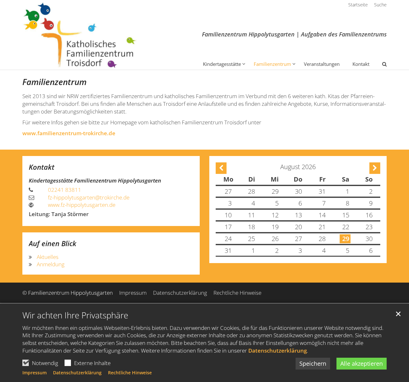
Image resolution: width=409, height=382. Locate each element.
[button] (380, 65)
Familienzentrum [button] (272, 64)
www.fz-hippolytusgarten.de (81, 204)
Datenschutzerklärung (277, 350)
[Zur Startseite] (79, 35)
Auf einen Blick (52, 243)
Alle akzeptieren (361, 363)
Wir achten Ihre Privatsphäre (75, 315)
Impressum (34, 373)
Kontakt (360, 64)
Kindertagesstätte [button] (222, 64)
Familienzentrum (54, 82)
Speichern (312, 363)
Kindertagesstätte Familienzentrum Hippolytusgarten (95, 180)
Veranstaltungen (322, 64)
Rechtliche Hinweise (130, 373)
